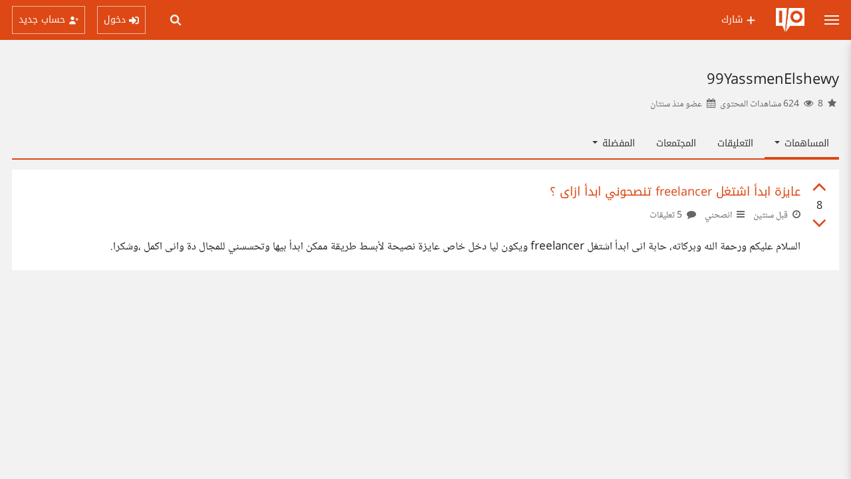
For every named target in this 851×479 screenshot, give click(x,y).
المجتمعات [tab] (676, 143)
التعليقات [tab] (735, 143)
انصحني (718, 216)
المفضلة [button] (617, 143)
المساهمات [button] (805, 143)
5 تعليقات (667, 216)
